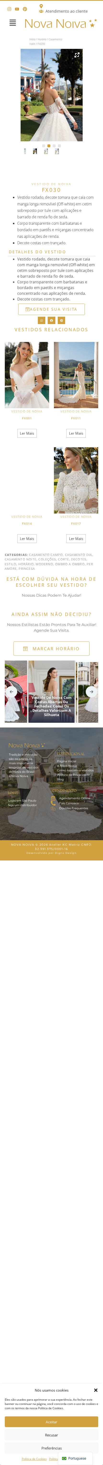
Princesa (27, 568)
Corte (63, 559)
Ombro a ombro (70, 564)
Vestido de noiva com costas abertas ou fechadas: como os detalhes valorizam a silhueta (52, 706)
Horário (42, 39)
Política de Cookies (34, 1459)
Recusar (51, 1435)
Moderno (44, 564)
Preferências (51, 1448)
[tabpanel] (52, 95)
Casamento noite (20, 559)
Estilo (10, 564)
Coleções (47, 559)
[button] (95, 1390)
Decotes (78, 559)
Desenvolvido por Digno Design (51, 853)
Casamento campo (46, 555)
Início (32, 39)
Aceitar (51, 1421)
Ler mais (27, 433)
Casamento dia (78, 555)
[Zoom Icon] (77, 55)
